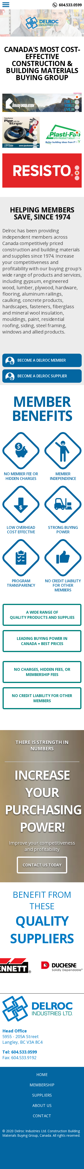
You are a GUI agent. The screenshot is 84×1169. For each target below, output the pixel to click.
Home (42, 1074)
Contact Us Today (42, 865)
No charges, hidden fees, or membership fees (42, 672)
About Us (42, 1105)
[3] (35, 137)
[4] (35, 143)
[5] (35, 148)
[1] (77, 102)
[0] (77, 97)
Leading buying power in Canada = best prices (42, 641)
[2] (77, 107)
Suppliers (42, 1095)
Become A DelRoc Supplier (42, 376)
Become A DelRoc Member (42, 360)
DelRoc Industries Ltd (42, 23)
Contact (42, 1115)
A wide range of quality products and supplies (42, 615)
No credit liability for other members (42, 698)
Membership (42, 1084)
